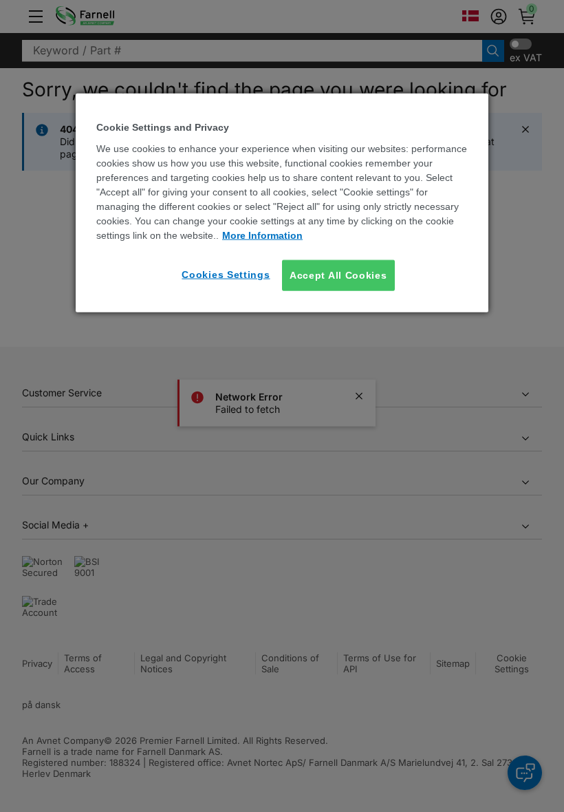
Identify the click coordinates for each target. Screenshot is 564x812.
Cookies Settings (226, 273)
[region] (282, 203)
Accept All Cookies (338, 274)
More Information (262, 234)
